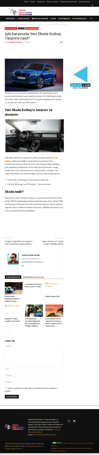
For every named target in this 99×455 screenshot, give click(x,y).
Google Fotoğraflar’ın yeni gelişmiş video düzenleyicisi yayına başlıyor (18, 242)
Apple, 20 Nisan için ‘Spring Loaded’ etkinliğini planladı (52, 242)
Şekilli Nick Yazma (84, 2)
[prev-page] (6, 330)
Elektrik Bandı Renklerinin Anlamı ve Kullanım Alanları (12, 298)
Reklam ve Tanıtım (52, 2)
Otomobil (31, 25)
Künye (26, 2)
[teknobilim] (15, 427)
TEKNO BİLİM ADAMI (15, 42)
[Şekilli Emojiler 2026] (54, 288)
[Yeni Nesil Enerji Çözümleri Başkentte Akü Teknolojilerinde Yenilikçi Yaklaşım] (34, 311)
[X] (92, 5)
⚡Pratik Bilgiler (23, 18)
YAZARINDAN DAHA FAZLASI (33, 277)
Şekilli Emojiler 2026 (53, 296)
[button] (91, 19)
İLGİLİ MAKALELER (13, 277)
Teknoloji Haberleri (32, 28)
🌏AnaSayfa (10, 18)
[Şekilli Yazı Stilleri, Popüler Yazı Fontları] (14, 311)
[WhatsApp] (38, 51)
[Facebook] (22, 51)
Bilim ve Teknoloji (20, 25)
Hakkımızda (40, 2)
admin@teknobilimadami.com (45, 435)
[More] (44, 51)
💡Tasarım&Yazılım (79, 18)
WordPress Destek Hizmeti (68, 2)
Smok (19, 449)
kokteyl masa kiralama (34, 446)
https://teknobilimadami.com (31, 258)
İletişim (32, 2)
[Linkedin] (33, 51)
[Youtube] (74, 421)
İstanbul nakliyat (10, 449)
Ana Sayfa (8, 25)
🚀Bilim (53, 18)
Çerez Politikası (71, 448)
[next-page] (10, 330)
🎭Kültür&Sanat (64, 18)
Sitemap (81, 448)
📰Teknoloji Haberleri (40, 18)
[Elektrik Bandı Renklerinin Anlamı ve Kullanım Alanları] (14, 288)
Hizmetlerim (83, 443)
